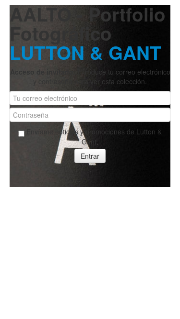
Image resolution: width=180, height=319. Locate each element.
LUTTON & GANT (85, 52)
